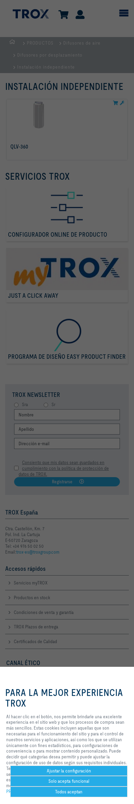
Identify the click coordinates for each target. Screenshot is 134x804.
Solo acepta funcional (68, 781)
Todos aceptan (68, 791)
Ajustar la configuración (69, 770)
